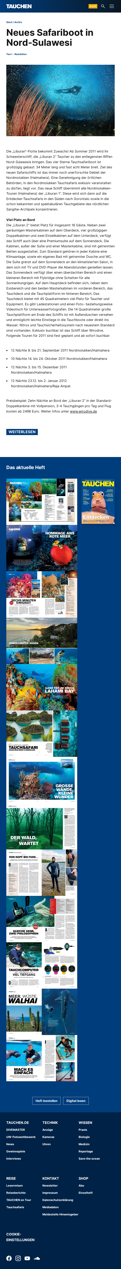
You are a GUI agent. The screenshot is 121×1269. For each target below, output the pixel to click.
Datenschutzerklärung (57, 1200)
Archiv (18, 22)
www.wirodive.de (83, 411)
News (10, 1144)
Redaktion (20, 54)
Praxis (83, 1129)
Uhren (46, 1144)
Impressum (50, 1192)
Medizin (84, 1144)
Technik (50, 1123)
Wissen (85, 1123)
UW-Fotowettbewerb (20, 1137)
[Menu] (112, 6)
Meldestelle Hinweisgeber (60, 1214)
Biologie (84, 1137)
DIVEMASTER (15, 1129)
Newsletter (50, 1185)
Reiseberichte (16, 1192)
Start (9, 22)
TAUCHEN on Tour (18, 1200)
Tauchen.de (17, 1123)
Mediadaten (50, 1207)
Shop (92, 6)
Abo (81, 1185)
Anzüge (47, 1129)
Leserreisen (14, 1185)
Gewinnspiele (15, 1151)
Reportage (86, 1151)
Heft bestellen (46, 1101)
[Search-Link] (103, 6)
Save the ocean (89, 1158)
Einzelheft (86, 1192)
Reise (11, 1178)
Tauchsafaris (15, 1207)
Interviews (13, 1158)
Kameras (48, 1137)
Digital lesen (75, 1101)
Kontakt (50, 1178)
